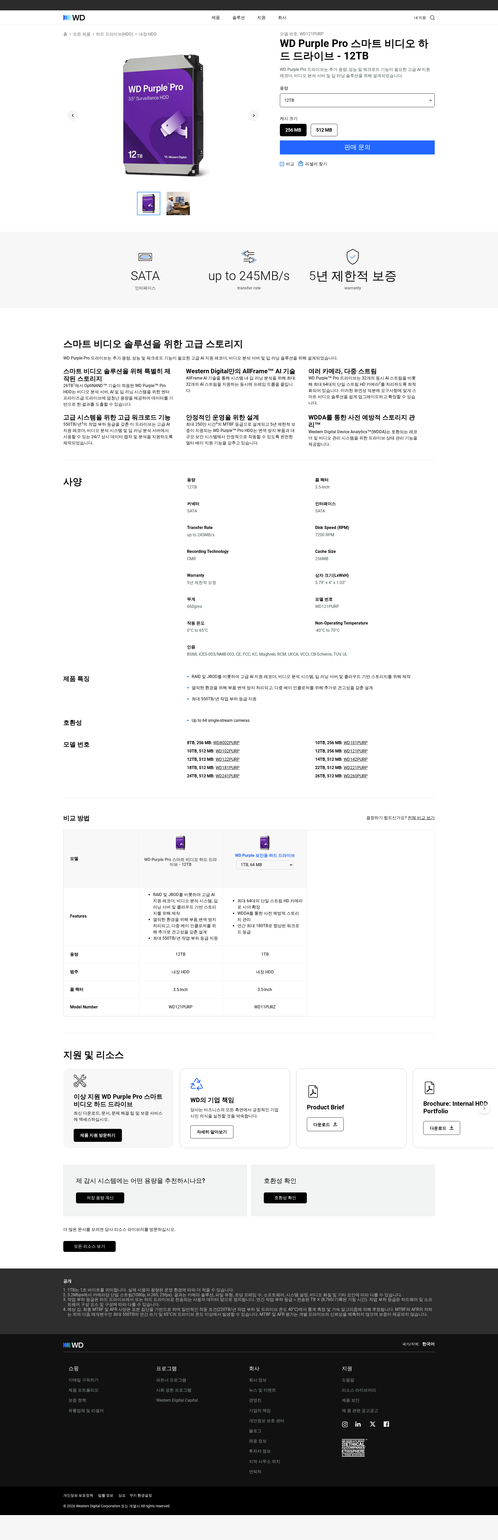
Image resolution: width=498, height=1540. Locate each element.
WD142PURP (356, 759)
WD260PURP (356, 776)
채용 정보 (258, 1441)
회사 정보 (258, 1380)
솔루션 (238, 17)
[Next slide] (253, 115)
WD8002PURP (226, 742)
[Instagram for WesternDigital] (345, 1424)
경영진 (255, 1400)
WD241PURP (227, 776)
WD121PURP (356, 751)
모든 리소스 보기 (89, 1246)
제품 (216, 17)
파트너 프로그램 (171, 1380)
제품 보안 (350, 1400)
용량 (284, 88)
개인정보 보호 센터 (266, 1420)
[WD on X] (372, 1424)
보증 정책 (77, 1400)
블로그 (255, 1430)
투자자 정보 (260, 1451)
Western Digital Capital (177, 1400)
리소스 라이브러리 (359, 1390)
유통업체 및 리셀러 (86, 1410)
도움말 (348, 1380)
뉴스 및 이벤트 (262, 1390)
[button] (148, 203)
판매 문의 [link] (357, 147)
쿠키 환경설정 (140, 1495)
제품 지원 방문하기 (97, 1135)
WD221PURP (356, 767)
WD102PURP (227, 751)
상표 (122, 1495)
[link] (287, 164)
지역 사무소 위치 (264, 1461)
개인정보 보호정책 (78, 1495)
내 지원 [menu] (420, 18)
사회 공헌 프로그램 (173, 1390)
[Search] (432, 17)
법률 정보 (105, 1495)
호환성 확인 (285, 1197)
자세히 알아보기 (212, 1131)
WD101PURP (356, 742)
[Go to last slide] (72, 115)
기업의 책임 (260, 1410)
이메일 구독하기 (83, 1380)
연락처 (255, 1471)
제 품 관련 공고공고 (360, 1410)
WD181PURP (227, 767)
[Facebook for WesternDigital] (387, 1424)
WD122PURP (227, 759)
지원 (261, 17)
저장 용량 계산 (100, 1197)
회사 (282, 17)
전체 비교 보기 (421, 817)
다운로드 (322, 1124)
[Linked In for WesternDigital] (358, 1424)
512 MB (324, 130)
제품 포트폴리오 (83, 1390)
